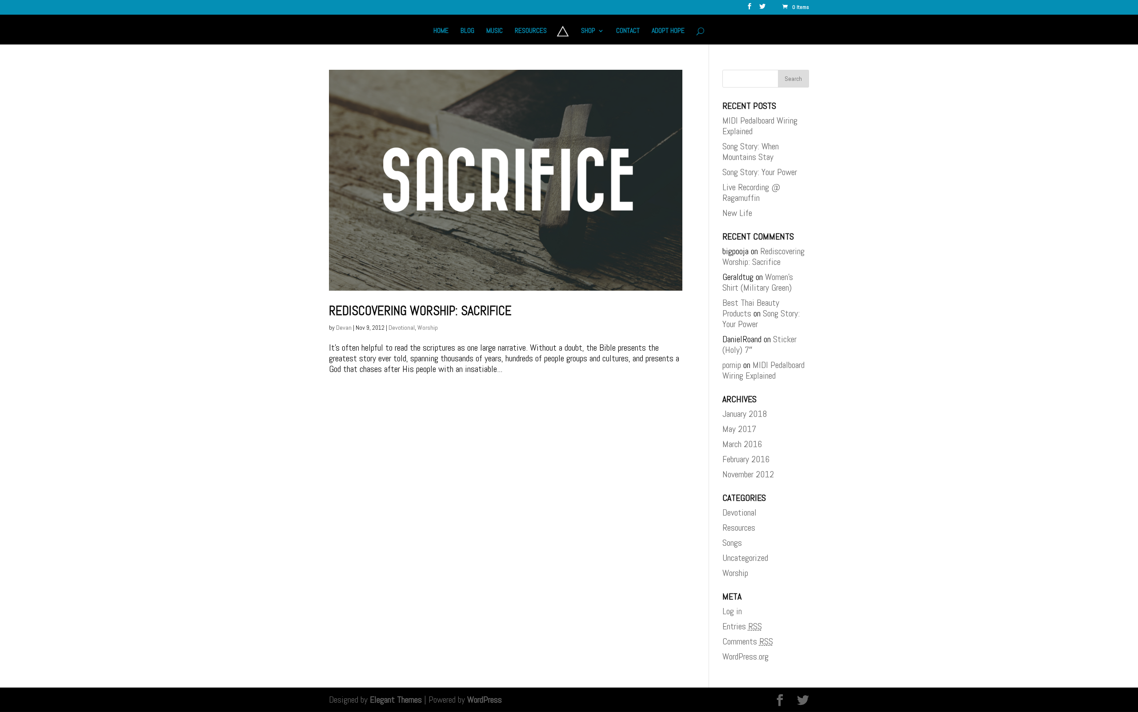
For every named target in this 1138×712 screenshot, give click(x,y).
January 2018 (744, 414)
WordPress (484, 699)
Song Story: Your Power (759, 172)
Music (494, 31)
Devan (344, 328)
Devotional (402, 328)
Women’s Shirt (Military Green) (757, 282)
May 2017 (739, 429)
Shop (588, 31)
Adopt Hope (668, 31)
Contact (628, 31)
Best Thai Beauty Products (750, 308)
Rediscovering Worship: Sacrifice (420, 311)
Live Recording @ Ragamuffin (751, 192)
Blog (467, 31)
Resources (531, 31)
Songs (732, 542)
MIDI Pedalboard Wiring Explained (759, 126)
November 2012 (748, 474)
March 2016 (742, 444)
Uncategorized (745, 558)
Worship (427, 328)
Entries (742, 626)
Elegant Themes (396, 699)
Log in (732, 611)
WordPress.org (745, 656)
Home (441, 31)
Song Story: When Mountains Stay (750, 151)
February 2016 (745, 459)
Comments (747, 641)
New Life (737, 213)
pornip (731, 365)
